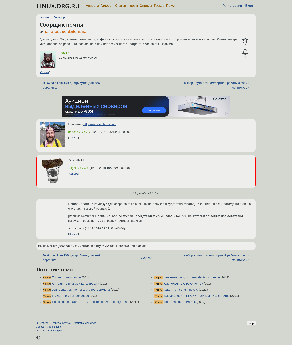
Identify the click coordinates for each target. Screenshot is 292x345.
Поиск (170, 5)
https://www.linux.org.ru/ (49, 330)
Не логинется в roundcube (70, 295)
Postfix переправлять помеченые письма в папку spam (90, 302)
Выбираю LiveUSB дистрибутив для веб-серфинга (72, 85)
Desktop (59, 17)
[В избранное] (245, 40)
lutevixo (64, 53)
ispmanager (52, 31)
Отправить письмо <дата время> (75, 283)
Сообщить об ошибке (48, 326)
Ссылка (44, 72)
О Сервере (42, 322)
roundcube (69, 31)
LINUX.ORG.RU (58, 6)
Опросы (146, 5)
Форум (133, 5)
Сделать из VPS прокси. (181, 289)
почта (82, 31)
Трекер (159, 5)
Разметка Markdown (84, 322)
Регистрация (232, 5)
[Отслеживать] (245, 51)
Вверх (251, 323)
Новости (92, 5)
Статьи (120, 5)
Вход (249, 5)
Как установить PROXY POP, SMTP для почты (196, 295)
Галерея (106, 5)
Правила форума (61, 322)
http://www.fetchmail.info (99, 124)
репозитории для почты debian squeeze (192, 277)
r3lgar (72, 168)
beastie (73, 132)
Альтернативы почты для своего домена (81, 289)
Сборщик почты (61, 24)
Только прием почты (66, 277)
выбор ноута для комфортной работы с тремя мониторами (216, 85)
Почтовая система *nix (180, 302)
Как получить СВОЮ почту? (183, 283)
